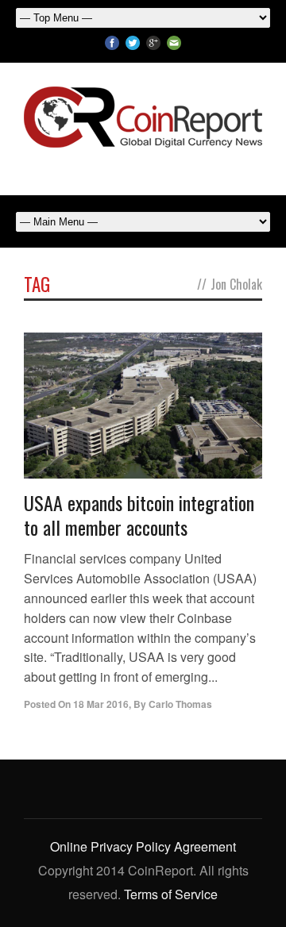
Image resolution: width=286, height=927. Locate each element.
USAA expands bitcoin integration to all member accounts (139, 514)
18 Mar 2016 (101, 704)
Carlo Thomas (180, 704)
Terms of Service (171, 894)
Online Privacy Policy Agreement (143, 846)
